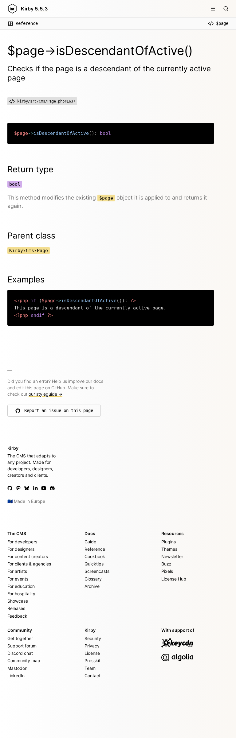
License (92, 653)
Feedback (17, 616)
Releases (16, 608)
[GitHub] (10, 488)
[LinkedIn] (35, 488)
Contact (92, 675)
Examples (26, 279)
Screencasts (97, 571)
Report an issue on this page (58, 412)
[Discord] (52, 488)
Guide (90, 541)
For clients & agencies (29, 563)
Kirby (34, 9)
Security (93, 638)
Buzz (166, 563)
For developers (22, 541)
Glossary (93, 578)
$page (222, 23)
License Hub (173, 578)
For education (21, 586)
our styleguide (45, 394)
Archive (92, 586)
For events (17, 578)
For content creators (27, 556)
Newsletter (172, 556)
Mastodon (17, 668)
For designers (20, 549)
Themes (169, 549)
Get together (20, 638)
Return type (30, 169)
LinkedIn (16, 675)
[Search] (225, 8)
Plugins (168, 541)
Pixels (167, 571)
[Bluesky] (27, 488)
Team (90, 668)
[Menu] (212, 8)
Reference (27, 23)
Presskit (92, 660)
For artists (17, 571)
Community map (23, 660)
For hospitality (21, 593)
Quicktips (94, 563)
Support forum (22, 645)
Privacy (92, 645)
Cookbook (95, 556)
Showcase (17, 601)
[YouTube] (43, 488)
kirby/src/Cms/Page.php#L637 (46, 101)
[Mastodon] (18, 488)
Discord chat (20, 653)
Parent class (31, 236)
